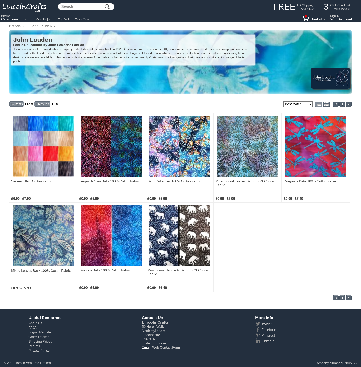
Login (32, 332)
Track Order (82, 19)
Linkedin (268, 341)
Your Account (341, 19)
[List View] (318, 104)
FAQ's (32, 327)
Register (45, 332)
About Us (35, 323)
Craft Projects (44, 19)
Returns (34, 346)
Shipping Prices (40, 341)
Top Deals (64, 19)
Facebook (269, 330)
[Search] (107, 7)
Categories (10, 19)
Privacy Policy (39, 350)
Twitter (266, 324)
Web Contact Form (166, 347)
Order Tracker (38, 337)
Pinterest (268, 335)
